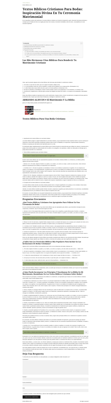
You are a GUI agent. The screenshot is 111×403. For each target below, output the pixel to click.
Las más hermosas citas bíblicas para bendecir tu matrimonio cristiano (39, 45)
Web (24, 388)
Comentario (26, 359)
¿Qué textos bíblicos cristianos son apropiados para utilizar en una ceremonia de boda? (43, 51)
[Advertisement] (55, 33)
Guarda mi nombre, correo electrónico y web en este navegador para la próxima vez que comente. (47, 393)
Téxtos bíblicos (26, 2)
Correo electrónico (27, 382)
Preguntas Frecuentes (29, 49)
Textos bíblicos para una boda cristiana (32, 48)
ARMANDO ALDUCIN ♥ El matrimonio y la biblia (34, 46)
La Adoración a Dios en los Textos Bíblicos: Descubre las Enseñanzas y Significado (54, 111)
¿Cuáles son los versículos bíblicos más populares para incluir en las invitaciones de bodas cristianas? (46, 53)
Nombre (25, 376)
